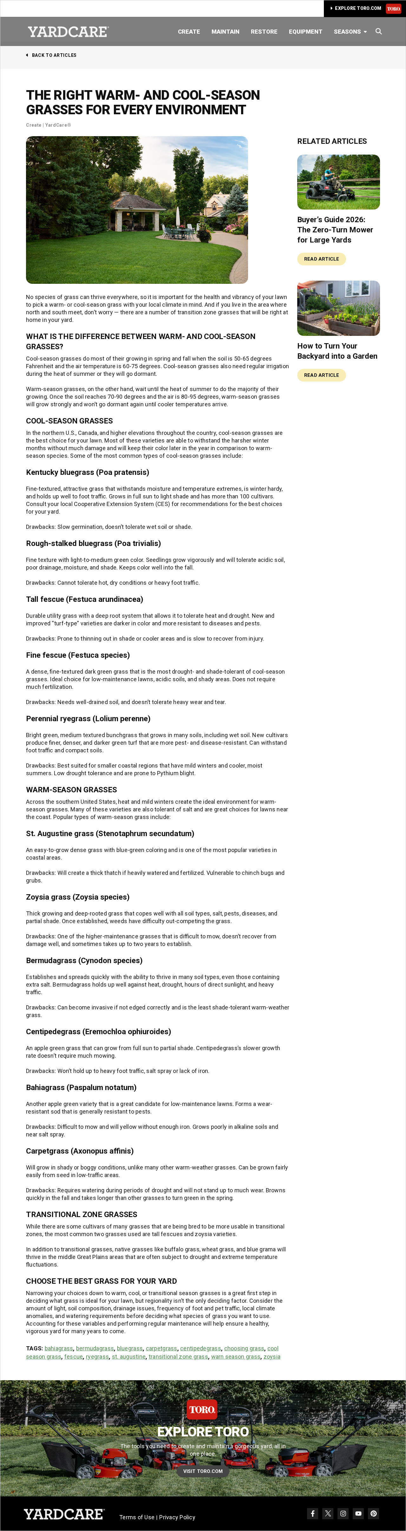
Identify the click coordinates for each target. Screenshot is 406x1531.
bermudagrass (95, 1348)
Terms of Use (136, 1517)
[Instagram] (343, 1513)
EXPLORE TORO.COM (358, 8)
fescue (73, 1356)
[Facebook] (312, 1513)
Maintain (225, 31)
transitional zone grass (178, 1356)
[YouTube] (358, 1513)
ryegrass (97, 1356)
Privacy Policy (177, 1517)
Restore (264, 31)
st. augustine (129, 1356)
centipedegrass (200, 1348)
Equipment (306, 31)
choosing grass (244, 1348)
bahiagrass (59, 1348)
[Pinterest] (373, 1513)
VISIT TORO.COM (203, 1471)
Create (189, 31)
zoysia (272, 1356)
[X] (327, 1513)
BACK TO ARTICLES (54, 55)
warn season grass (236, 1356)
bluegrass (130, 1348)
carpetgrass (161, 1348)
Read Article (321, 259)
